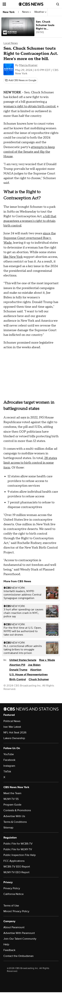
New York (9, 12)
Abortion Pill (17, 665)
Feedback (9, 950)
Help (6, 944)
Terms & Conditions (15, 822)
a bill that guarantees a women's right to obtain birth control (29, 221)
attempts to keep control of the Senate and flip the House (29, 151)
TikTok (7, 771)
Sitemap (8, 827)
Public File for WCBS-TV (18, 843)
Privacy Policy (11, 888)
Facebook (9, 760)
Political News (11, 721)
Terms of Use (11, 905)
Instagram (9, 765)
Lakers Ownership (14, 738)
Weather (39, 12)
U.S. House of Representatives (28, 674)
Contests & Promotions (17, 810)
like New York (13, 257)
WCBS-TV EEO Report (16, 866)
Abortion (35, 669)
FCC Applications (13, 861)
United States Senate (22, 660)
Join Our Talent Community (19, 938)
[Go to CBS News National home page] (31, 4)
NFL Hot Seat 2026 (14, 732)
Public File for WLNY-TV (17, 849)
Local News (10, 43)
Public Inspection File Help (19, 855)
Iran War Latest (12, 726)
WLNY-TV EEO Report (16, 872)
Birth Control (17, 679)
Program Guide (12, 804)
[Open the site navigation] (11, 4)
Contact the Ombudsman (18, 956)
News (25, 12)
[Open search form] (57, 4)
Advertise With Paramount (19, 933)
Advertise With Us (14, 816)
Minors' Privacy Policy (16, 911)
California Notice (13, 894)
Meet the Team (12, 793)
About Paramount (13, 927)
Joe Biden (34, 665)
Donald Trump (18, 669)
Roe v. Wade (47, 660)
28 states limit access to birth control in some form (30, 462)
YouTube (8, 754)
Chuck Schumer (39, 679)
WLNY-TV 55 (11, 799)
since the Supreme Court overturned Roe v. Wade (29, 238)
